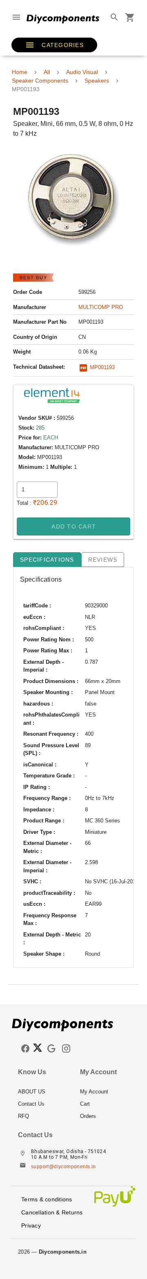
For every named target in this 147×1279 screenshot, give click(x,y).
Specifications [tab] (47, 559)
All (47, 72)
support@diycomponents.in (63, 1166)
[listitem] (42, 1091)
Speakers (97, 80)
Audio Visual (82, 72)
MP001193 (101, 367)
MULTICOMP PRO (100, 307)
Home (19, 72)
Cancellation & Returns (52, 1212)
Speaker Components (40, 80)
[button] (54, 45)
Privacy (31, 1225)
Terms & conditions (46, 1199)
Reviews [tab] (103, 559)
